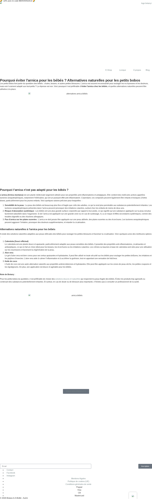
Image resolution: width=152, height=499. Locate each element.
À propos (137, 70)
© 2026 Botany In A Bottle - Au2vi (14, 498)
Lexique (122, 70)
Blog (148, 70)
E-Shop (108, 70)
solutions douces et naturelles (67, 279)
